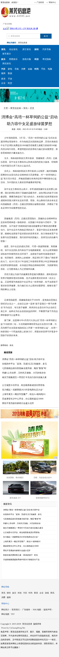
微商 (3, 73)
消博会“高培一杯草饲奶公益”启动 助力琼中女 (23, 359)
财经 (9, 593)
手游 (10, 79)
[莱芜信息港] (16, 17)
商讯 (52, 593)
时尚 (31, 593)
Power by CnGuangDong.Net (13, 628)
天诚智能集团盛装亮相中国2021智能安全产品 (21, 560)
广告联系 (40, 2)
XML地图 (37, 609)
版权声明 (47, 609)
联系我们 (16, 609)
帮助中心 (52, 2)
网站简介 (5, 609)
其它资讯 (26, 49)
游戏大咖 (26, 59)
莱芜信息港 (22, 43)
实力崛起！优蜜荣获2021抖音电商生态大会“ (22, 390)
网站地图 (5, 614)
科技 (20, 593)
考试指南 (46, 59)
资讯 (25, 108)
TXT (13, 614)
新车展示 (6, 54)
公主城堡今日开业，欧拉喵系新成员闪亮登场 (23, 385)
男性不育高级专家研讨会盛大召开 (18, 403)
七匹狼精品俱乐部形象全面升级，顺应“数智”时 (24, 368)
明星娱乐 (13, 59)
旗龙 (11, 345)
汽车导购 (46, 49)
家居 (3, 79)
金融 (30, 69)
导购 (17, 69)
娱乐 (14, 593)
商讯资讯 (6, 63)
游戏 (47, 593)
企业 (3, 83)
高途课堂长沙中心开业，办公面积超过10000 (22, 399)
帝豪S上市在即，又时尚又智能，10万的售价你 (24, 373)
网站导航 (5, 587)
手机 (43, 69)
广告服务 (26, 609)
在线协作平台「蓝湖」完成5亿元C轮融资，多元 (24, 364)
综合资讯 (13, 49)
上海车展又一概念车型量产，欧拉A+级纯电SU (24, 394)
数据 (10, 73)
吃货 (10, 83)
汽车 (25, 593)
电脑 (50, 69)
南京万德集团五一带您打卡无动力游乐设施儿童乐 (23, 528)
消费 (23, 69)
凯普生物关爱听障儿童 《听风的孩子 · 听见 (20, 555)
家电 (10, 69)
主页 (6, 108)
